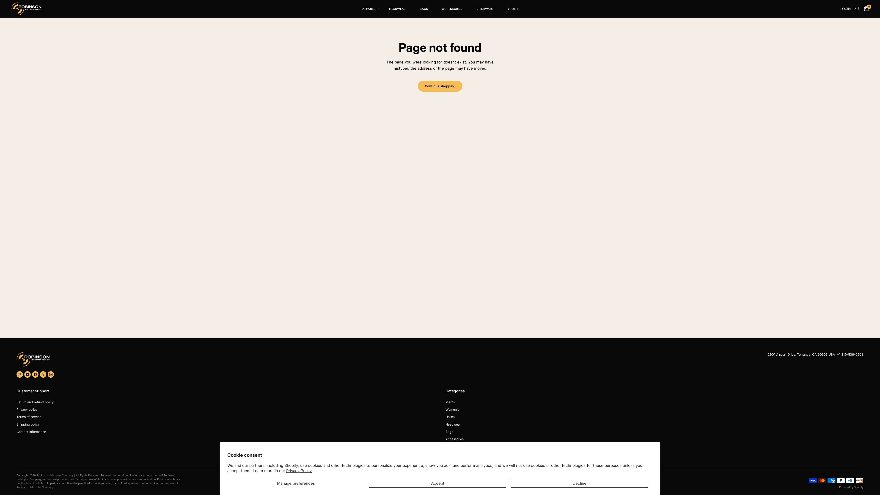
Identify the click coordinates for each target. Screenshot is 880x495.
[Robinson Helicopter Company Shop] (226, 359)
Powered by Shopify (851, 487)
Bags (424, 9)
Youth (513, 9)
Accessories (452, 9)
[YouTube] (27, 374)
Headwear (397, 9)
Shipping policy (28, 424)
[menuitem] (368, 9)
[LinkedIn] (51, 374)
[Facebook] (35, 374)
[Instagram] (19, 374)
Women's (452, 409)
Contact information (31, 432)
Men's (450, 402)
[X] (43, 374)
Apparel (368, 9)
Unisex (451, 417)
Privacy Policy (299, 470)
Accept (437, 483)
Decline (579, 483)
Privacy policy (27, 409)
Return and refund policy (35, 402)
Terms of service (28, 417)
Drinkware (484, 9)
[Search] (857, 9)
